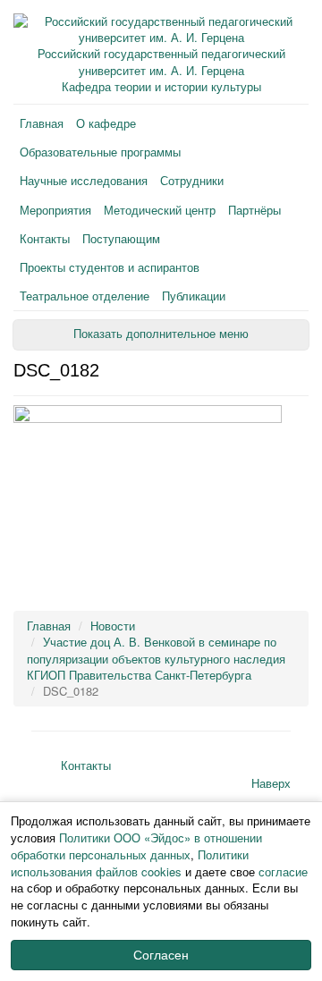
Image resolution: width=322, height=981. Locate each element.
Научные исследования (84, 180)
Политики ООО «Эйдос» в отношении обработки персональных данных (136, 846)
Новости (112, 625)
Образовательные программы (100, 151)
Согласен (161, 955)
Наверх (271, 782)
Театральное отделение (84, 295)
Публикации (193, 295)
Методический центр (160, 209)
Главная (42, 122)
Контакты (45, 238)
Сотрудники (192, 180)
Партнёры (254, 209)
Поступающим (121, 238)
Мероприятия (55, 209)
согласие (283, 871)
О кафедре (106, 122)
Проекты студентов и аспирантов (109, 266)
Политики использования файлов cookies (130, 863)
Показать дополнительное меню (161, 334)
